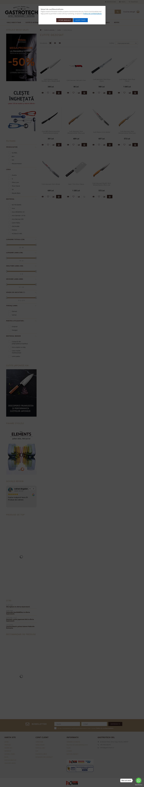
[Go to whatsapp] (138, 780)
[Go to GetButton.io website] (138, 784)
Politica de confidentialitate (92, 14)
